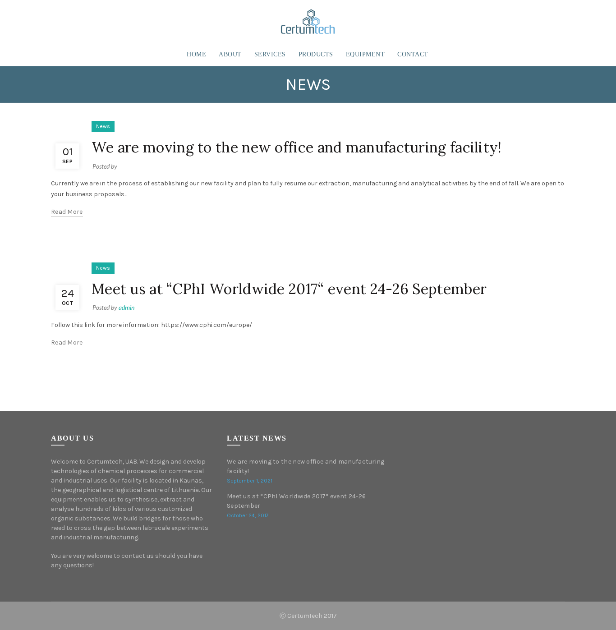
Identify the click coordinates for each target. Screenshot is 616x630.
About (230, 54)
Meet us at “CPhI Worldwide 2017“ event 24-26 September (289, 289)
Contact (412, 54)
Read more (67, 212)
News (103, 126)
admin (126, 307)
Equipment (365, 54)
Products (316, 54)
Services (270, 54)
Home (196, 54)
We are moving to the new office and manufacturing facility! (297, 147)
